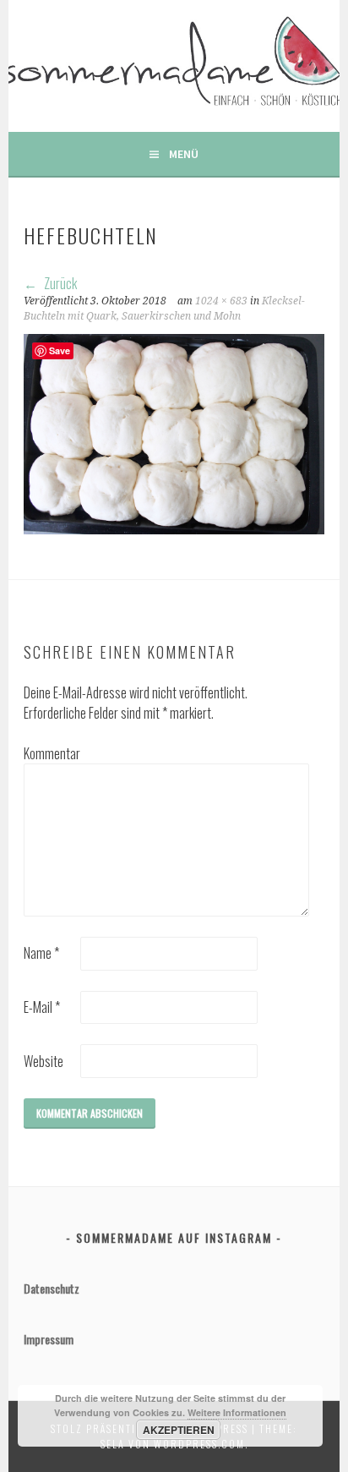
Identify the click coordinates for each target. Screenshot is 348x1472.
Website (43, 1061)
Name (41, 953)
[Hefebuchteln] (174, 528)
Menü (183, 153)
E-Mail (42, 1007)
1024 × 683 (221, 301)
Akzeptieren (179, 1429)
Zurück (59, 283)
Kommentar (51, 753)
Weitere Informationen (237, 1412)
